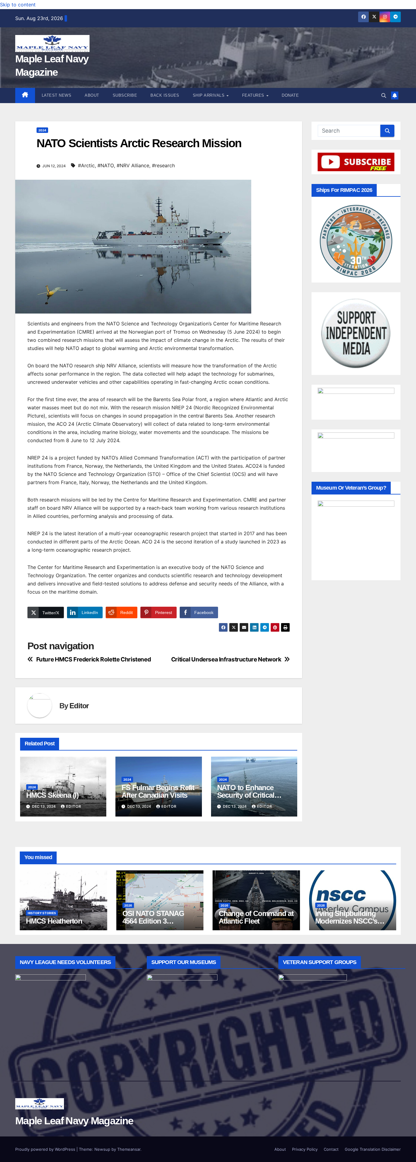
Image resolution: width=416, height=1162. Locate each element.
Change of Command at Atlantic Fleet (256, 917)
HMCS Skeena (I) (52, 795)
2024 (42, 130)
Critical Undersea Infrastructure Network (226, 659)
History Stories (42, 913)
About (92, 95)
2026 (128, 905)
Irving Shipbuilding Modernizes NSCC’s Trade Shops (346, 921)
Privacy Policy (305, 1149)
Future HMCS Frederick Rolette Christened (93, 659)
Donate (290, 95)
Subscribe (125, 95)
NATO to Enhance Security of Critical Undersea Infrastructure (254, 795)
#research (163, 165)
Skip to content (18, 5)
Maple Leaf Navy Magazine (74, 1120)
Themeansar (128, 1149)
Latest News (57, 95)
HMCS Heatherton (54, 921)
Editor (79, 706)
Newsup (102, 1149)
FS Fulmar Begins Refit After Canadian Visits (158, 791)
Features (254, 95)
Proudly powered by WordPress (45, 1149)
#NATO (105, 165)
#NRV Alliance (133, 165)
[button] (383, 95)
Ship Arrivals (209, 95)
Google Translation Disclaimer (373, 1149)
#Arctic (86, 165)
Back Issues (164, 95)
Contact (331, 1149)
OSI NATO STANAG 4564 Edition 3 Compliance (153, 921)
